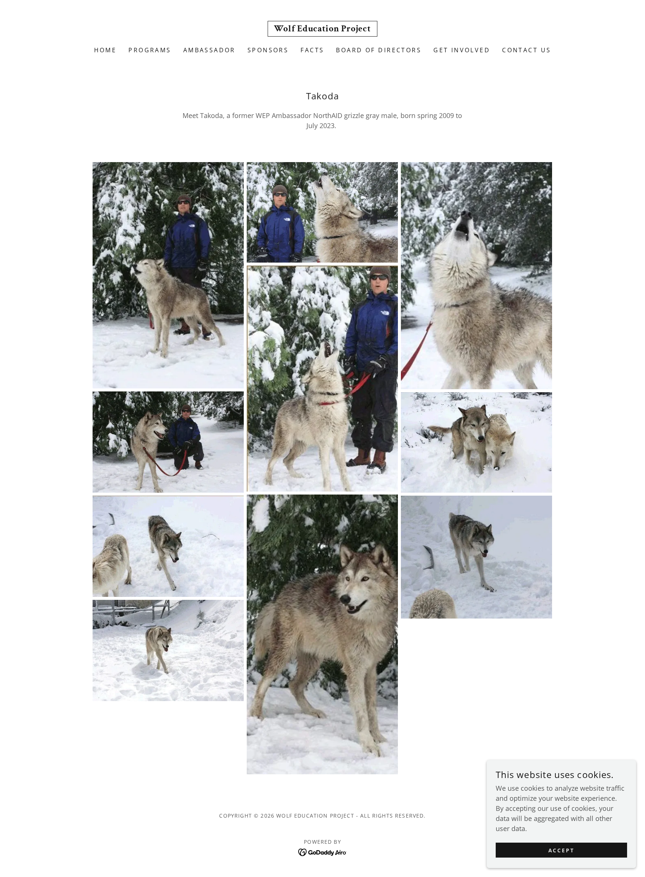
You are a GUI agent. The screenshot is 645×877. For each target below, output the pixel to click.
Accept (561, 850)
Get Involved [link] (461, 50)
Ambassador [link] (209, 50)
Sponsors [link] (268, 50)
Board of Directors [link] (378, 50)
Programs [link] (149, 50)
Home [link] (105, 50)
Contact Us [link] (526, 50)
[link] (322, 28)
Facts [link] (312, 50)
